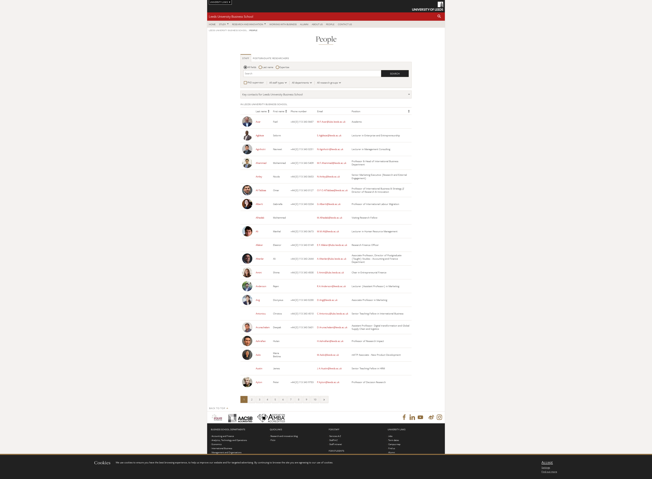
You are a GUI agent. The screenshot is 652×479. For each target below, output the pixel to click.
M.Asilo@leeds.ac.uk (328, 355)
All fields (251, 67)
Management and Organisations (226, 452)
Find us (391, 448)
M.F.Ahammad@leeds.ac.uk (331, 163)
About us (317, 24)
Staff (245, 58)
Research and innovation (247, 24)
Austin (259, 368)
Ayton (259, 382)
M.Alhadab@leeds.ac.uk (329, 217)
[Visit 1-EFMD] (217, 417)
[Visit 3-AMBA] (270, 417)
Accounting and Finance (223, 436)
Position (356, 111)
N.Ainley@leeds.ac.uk (328, 176)
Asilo (258, 355)
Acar (258, 121)
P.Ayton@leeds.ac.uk (328, 382)
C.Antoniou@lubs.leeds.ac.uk (332, 313)
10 (315, 399)
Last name (267, 67)
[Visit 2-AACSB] (239, 417)
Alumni (304, 24)
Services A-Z (335, 436)
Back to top (217, 408)
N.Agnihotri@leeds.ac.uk (330, 149)
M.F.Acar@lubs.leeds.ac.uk (331, 121)
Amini (259, 272)
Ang (258, 300)
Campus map (394, 444)
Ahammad (261, 163)
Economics (217, 444)
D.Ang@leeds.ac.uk (327, 300)
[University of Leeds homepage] (427, 6)
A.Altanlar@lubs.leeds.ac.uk (331, 258)
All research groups (327, 82)
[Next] (324, 399)
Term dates (393, 440)
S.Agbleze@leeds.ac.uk (329, 135)
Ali (257, 231)
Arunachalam (263, 327)
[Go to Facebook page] (404, 417)
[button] (439, 16)
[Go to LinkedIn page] (412, 417)
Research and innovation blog (284, 436)
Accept (547, 462)
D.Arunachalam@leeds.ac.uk (332, 327)
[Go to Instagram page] (439, 417)
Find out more (549, 471)
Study (222, 24)
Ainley (259, 176)
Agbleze (260, 135)
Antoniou (261, 313)
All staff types (276, 82)
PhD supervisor (255, 82)
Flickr (273, 440)
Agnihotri (261, 149)
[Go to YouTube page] (420, 417)
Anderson (261, 286)
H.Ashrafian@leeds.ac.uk (330, 341)
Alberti (259, 204)
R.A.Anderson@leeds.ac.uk (331, 286)
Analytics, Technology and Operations (229, 440)
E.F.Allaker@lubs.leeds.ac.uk (332, 245)
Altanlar (260, 258)
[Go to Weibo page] (431, 417)
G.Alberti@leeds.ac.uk (329, 204)
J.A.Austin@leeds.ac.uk (329, 368)
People (330, 24)
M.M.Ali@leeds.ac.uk (328, 231)
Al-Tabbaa (261, 190)
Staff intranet (335, 444)
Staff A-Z (333, 440)
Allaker (259, 245)
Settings (545, 467)
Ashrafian (261, 341)
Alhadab (260, 217)
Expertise (284, 67)
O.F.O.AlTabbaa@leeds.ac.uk (332, 190)
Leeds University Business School (231, 16)
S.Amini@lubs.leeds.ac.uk (330, 272)
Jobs (390, 436)
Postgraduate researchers (271, 58)
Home (212, 24)
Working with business (283, 24)
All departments (300, 82)
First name (278, 111)
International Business (222, 448)
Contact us (345, 24)
